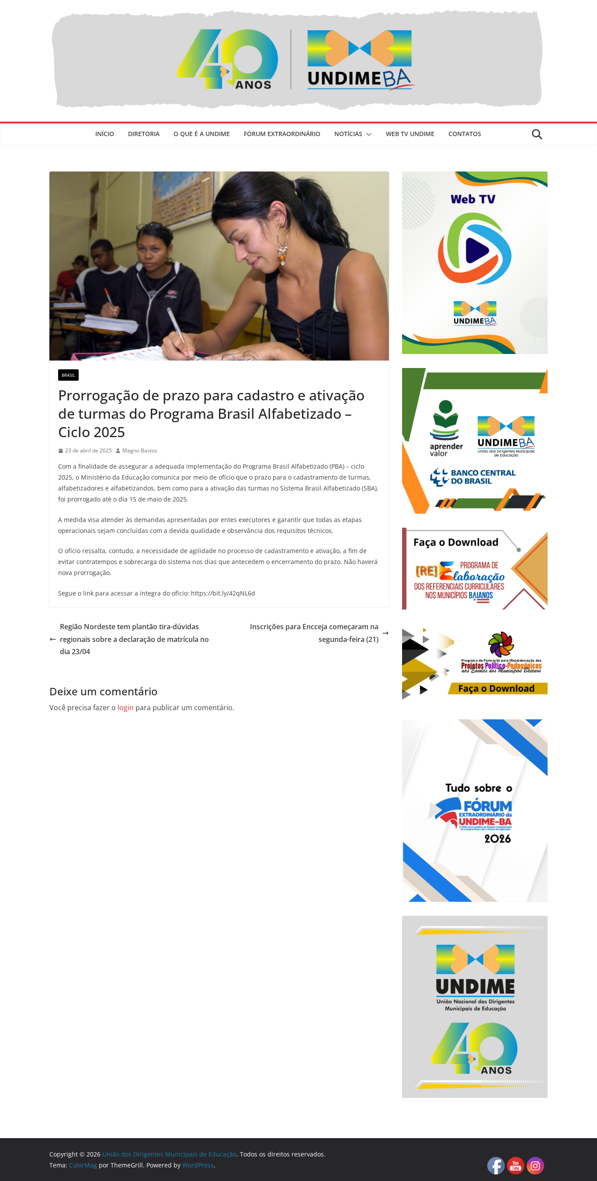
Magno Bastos (139, 450)
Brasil (68, 375)
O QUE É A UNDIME (202, 134)
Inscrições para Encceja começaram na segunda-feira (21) (314, 633)
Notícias (348, 134)
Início (104, 134)
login (126, 707)
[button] (367, 134)
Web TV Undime (410, 134)
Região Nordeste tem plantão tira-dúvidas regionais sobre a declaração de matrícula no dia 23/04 (134, 639)
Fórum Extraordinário (282, 134)
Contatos (464, 134)
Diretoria (144, 134)
